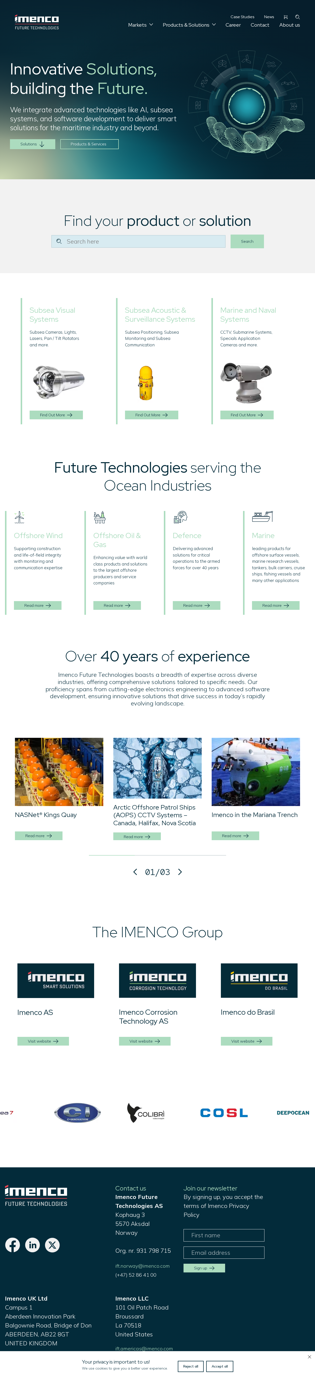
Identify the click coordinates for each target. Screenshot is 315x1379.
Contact (260, 25)
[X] (52, 1250)
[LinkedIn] (32, 1250)
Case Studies (242, 16)
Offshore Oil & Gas (117, 539)
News (269, 16)
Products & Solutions (186, 25)
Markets (137, 25)
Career (233, 25)
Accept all (220, 1366)
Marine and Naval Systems (248, 314)
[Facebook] (12, 1250)
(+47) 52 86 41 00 (135, 1275)
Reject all (190, 1366)
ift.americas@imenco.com (144, 1348)
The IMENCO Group (157, 932)
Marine (263, 535)
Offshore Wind (38, 535)
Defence (187, 535)
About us (289, 25)
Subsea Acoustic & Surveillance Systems (160, 314)
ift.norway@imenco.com (142, 1266)
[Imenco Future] (36, 1204)
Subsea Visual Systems (52, 314)
